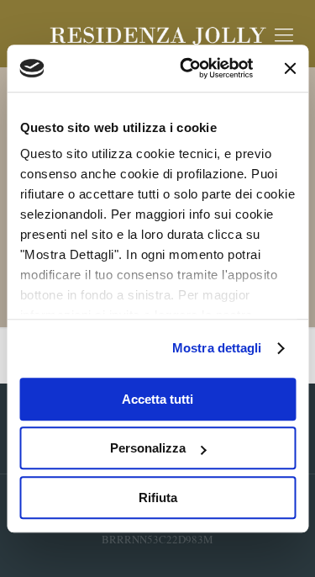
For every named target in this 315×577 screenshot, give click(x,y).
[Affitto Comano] (157, 33)
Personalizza (148, 448)
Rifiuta (158, 497)
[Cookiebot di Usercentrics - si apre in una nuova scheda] (188, 68)
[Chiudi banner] (290, 68)
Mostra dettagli (217, 348)
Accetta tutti (157, 399)
